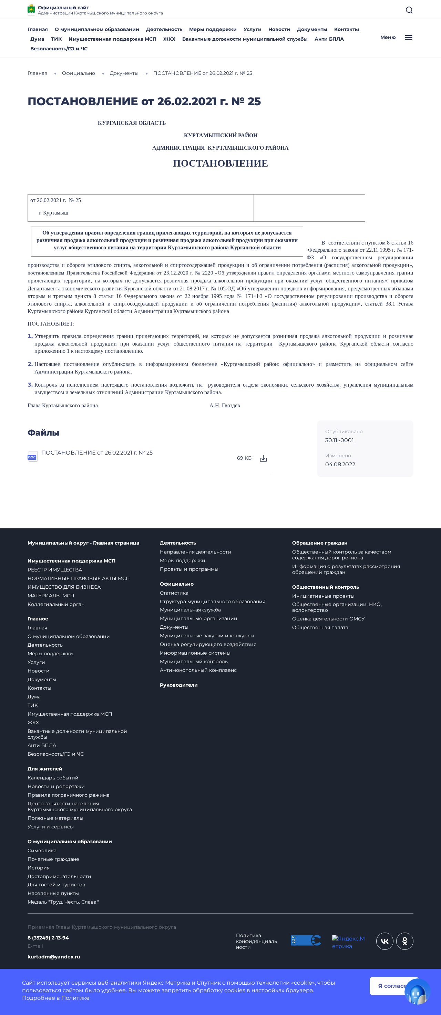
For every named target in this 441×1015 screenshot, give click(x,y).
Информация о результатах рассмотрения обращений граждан (346, 569)
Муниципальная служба (190, 610)
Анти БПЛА (329, 39)
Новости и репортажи (56, 786)
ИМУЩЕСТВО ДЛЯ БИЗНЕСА (64, 587)
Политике (75, 998)
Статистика (174, 593)
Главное (38, 619)
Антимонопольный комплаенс (198, 670)
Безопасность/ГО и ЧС (59, 49)
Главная (38, 29)
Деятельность (164, 29)
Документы (312, 29)
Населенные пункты (53, 893)
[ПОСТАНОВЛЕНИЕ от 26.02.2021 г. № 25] (33, 458)
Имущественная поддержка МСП (112, 39)
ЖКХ (169, 39)
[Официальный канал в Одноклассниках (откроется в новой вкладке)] (404, 941)
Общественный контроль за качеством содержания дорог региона (341, 555)
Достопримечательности (59, 876)
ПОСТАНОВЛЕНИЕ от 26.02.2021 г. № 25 (97, 452)
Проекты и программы (189, 569)
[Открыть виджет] (417, 991)
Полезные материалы (55, 818)
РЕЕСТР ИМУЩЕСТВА (55, 570)
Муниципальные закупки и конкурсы (207, 636)
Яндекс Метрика (166, 982)
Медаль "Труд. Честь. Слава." (63, 902)
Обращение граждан (320, 543)
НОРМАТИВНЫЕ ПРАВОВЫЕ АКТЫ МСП (79, 578)
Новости (279, 29)
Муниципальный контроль (194, 661)
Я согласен (394, 986)
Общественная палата (320, 627)
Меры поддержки (213, 29)
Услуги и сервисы (51, 827)
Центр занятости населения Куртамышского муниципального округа (80, 806)
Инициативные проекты (323, 596)
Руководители (179, 685)
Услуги (252, 29)
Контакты (346, 29)
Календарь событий (53, 778)
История (39, 868)
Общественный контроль (325, 587)
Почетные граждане (53, 859)
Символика (42, 850)
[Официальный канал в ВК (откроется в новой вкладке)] (384, 941)
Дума (37, 39)
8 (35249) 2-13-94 (48, 938)
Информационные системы (195, 653)
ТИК (56, 39)
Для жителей (45, 769)
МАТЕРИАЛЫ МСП (51, 596)
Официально (177, 584)
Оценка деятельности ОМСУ (328, 619)
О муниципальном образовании (97, 29)
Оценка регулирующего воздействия (208, 644)
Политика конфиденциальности (256, 941)
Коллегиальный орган (56, 604)
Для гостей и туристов (56, 885)
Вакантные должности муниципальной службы (245, 39)
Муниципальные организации (198, 618)
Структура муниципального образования (212, 601)
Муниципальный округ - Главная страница (83, 543)
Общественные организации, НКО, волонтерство (337, 607)
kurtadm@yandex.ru (54, 957)
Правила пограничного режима (69, 795)
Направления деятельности (195, 552)
